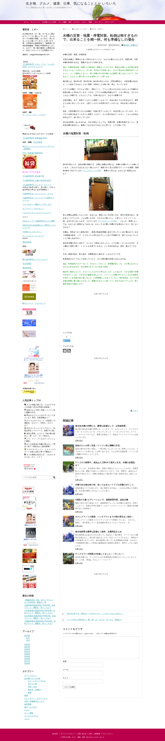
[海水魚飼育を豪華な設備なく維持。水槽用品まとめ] (68, 536)
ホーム (26, 22)
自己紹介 (55, 734)
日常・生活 (32, 687)
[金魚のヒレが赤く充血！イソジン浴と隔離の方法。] (68, 450)
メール (66, 670)
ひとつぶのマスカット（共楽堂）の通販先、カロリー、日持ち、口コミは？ (39, 423)
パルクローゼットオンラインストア (36, 213)
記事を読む (79, 440)
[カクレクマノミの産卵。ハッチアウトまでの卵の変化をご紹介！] (68, 521)
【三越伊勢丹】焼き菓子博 (33, 176)
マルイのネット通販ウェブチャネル (37, 204)
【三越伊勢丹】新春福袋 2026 (34, 138)
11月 (28, 638)
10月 (28, 640)
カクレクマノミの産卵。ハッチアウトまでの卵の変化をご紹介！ (104, 517)
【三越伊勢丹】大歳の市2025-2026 (36, 180)
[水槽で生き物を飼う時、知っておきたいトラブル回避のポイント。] (68, 489)
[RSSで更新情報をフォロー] (69, 351)
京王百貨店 (37, 142)
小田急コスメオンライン (32, 232)
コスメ (27, 719)
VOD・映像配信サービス (34, 701)
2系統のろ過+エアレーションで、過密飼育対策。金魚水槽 (101, 500)
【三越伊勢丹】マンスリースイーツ (36, 185)
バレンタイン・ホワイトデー (104, 22)
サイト (65, 678)
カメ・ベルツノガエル (37, 681)
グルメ (84, 22)
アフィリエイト (30, 676)
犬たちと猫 (32, 684)
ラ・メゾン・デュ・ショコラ (34, 115)
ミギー (135, 411)
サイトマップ (35, 22)
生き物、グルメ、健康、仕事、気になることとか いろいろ (71, 3)
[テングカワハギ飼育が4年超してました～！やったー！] (68, 558)
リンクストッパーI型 (92, 171)
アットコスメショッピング (33, 236)
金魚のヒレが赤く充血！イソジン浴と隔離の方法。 (98, 445)
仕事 (90, 734)
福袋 (90, 22)
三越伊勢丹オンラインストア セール (37, 194)
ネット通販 (62, 22)
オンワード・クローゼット (33, 209)
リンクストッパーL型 (107, 221)
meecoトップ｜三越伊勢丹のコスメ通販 (38, 221)
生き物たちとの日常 (49, 22)
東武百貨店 (27, 242)
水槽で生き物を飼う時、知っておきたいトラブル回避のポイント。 (105, 485)
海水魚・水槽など (131, 45)
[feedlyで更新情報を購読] (65, 351)
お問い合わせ (82, 734)
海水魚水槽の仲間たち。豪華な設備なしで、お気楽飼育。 (101, 426)
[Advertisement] (82, 311)
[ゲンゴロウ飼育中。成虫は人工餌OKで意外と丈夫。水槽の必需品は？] (68, 467)
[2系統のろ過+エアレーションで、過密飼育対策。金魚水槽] (68, 504)
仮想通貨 (27, 704)
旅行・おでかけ (74, 22)
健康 (29, 693)
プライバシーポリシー (67, 734)
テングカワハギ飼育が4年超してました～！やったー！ (100, 554)
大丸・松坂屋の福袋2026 (32, 153)
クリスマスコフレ (31, 716)
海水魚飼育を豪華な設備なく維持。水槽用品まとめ (98, 532)
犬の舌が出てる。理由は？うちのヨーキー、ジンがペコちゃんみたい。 (95, 614)
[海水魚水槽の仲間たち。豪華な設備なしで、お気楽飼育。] (68, 430)
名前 (65, 661)
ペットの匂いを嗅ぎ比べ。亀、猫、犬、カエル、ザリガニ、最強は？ (94, 620)
